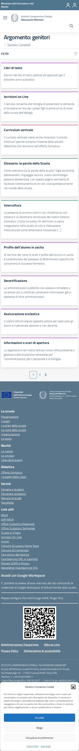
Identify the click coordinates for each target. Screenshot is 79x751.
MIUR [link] (4, 515)
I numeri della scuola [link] (13, 425)
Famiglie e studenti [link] (12, 489)
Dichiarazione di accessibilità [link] (42, 651)
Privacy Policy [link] (9, 651)
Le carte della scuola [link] (13, 430)
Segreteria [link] (7, 502)
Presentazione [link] (10, 417)
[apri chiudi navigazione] (5, 18)
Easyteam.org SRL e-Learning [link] (19, 559)
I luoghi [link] (5, 421)
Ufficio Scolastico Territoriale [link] (18, 528)
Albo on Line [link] (52, 644)
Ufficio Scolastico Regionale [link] (18, 524)
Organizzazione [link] (10, 434)
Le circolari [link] (7, 455)
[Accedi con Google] (68, 5)
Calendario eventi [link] (11, 460)
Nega (39, 728)
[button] (73, 687)
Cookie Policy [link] (33, 746)
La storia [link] (6, 438)
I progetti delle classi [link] (13, 477)
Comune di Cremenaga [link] (15, 550)
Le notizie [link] (7, 451)
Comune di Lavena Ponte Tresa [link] (20, 546)
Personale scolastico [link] (13, 494)
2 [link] (40, 375)
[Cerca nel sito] (71, 26)
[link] (17, 5)
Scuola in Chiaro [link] (11, 532)
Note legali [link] (46, 746)
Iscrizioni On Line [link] (11, 537)
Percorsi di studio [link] (11, 498)
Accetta (39, 718)
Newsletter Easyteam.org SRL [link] (19, 568)
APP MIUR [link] (7, 519)
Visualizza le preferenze (39, 738)
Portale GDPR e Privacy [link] (15, 563)
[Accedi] (74, 5)
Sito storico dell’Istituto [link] (15, 554)
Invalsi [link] (5, 541)
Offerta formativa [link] (11, 472)
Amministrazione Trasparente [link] (20, 644)
